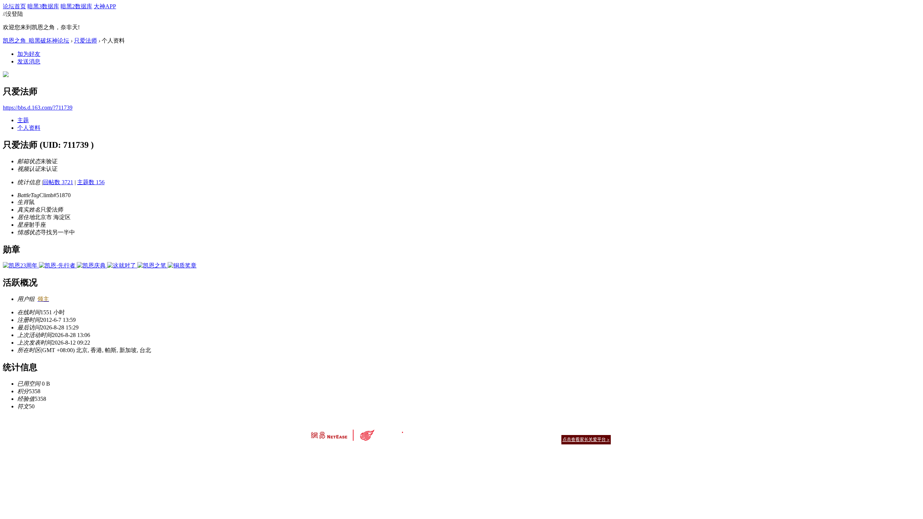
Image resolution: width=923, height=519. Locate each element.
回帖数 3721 (58, 182)
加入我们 (602, 430)
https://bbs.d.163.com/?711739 (37, 108)
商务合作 (580, 430)
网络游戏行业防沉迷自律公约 (513, 439)
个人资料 (28, 128)
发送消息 (28, 61)
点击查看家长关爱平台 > (586, 439)
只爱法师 (85, 40)
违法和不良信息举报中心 (335, 452)
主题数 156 (91, 182)
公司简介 (429, 430)
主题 (23, 120)
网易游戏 (559, 430)
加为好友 (28, 54)
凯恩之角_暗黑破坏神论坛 (36, 40)
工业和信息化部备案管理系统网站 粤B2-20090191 (411, 452)
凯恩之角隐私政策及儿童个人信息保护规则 (505, 430)
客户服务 (450, 430)
